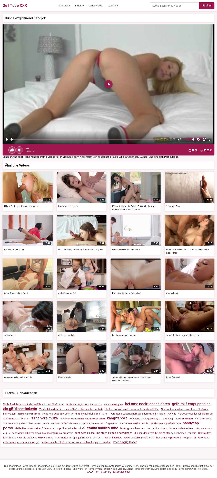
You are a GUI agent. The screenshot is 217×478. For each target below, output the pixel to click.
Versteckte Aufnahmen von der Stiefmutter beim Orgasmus (84, 423)
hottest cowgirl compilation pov (84, 404)
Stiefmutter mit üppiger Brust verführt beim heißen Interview (88, 437)
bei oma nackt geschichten (147, 404)
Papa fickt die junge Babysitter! (126, 293)
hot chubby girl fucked (168, 437)
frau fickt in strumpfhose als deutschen (169, 428)
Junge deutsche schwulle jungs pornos (184, 335)
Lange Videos (96, 5)
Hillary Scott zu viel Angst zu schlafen (21, 206)
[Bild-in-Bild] (204, 139)
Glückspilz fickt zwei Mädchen (126, 250)
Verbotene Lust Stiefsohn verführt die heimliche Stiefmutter (75, 413)
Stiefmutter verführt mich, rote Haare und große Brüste (150, 423)
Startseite (64, 5)
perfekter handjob (66, 335)
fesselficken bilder (184, 418)
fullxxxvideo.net (121, 471)
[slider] (85, 139)
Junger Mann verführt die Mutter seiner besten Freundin (165, 433)
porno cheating (173, 293)
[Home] (15, 6)
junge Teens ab (173, 377)
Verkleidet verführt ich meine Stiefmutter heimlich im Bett (71, 409)
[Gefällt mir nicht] (19, 150)
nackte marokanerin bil (29, 413)
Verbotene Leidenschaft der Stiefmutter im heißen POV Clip (143, 413)
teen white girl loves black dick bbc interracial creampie (42, 433)
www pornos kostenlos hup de (18, 377)
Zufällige (113, 5)
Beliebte (79, 5)
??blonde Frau (173, 206)
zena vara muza (44, 418)
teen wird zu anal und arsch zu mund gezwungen (103, 433)
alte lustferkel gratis (113, 404)
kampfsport (117, 418)
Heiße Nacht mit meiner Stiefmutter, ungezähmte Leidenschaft (50, 428)
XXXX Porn (93, 471)
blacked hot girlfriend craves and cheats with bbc (132, 409)
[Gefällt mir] (12, 150)
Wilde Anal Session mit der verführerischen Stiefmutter (33, 404)
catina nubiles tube (102, 428)
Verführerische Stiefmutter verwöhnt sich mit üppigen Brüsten (76, 442)
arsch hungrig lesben (125, 442)
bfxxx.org (106, 471)
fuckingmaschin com (132, 428)
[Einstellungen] (198, 139)
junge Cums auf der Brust (16, 293)
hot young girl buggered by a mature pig (151, 418)
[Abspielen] (7, 139)
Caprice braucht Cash (14, 250)
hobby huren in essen (68, 206)
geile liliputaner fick (67, 293)
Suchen (207, 5)
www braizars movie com (139, 437)
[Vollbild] (210, 139)
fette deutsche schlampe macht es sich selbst (82, 418)
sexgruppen (9, 335)
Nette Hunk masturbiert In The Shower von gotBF (80, 250)
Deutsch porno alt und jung (124, 335)
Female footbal (65, 377)
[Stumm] (179, 139)
